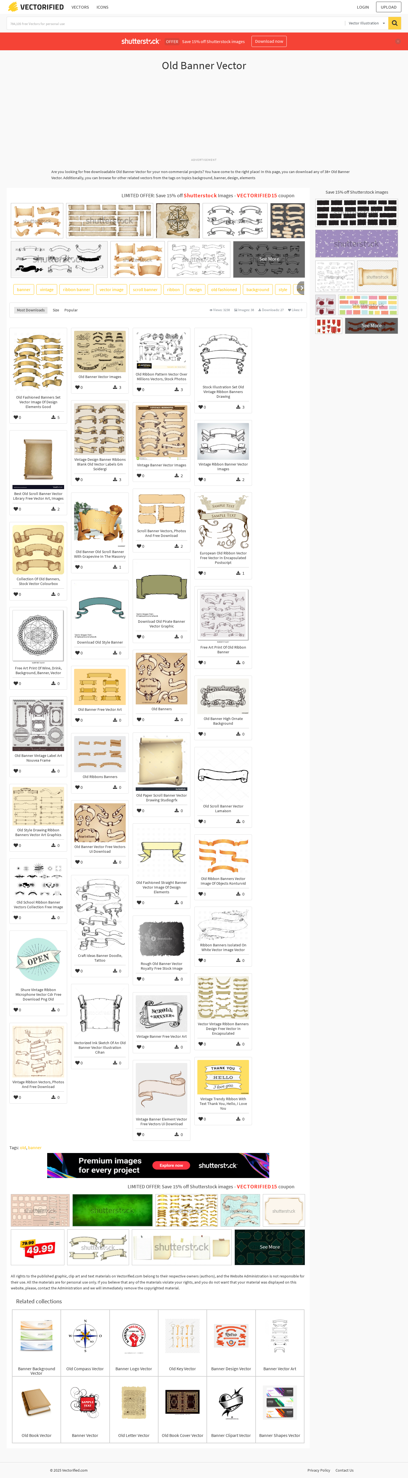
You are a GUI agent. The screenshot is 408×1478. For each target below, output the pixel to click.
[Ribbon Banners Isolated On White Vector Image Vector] (223, 925)
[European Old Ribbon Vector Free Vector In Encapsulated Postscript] (223, 522)
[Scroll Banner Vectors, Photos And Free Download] (161, 509)
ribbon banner (76, 289)
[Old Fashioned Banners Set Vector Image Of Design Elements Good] (38, 362)
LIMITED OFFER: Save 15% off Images (177, 195)
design (195, 289)
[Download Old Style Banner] (100, 610)
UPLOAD (389, 7)
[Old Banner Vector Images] (100, 351)
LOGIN (363, 7)
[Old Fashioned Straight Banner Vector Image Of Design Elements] (161, 852)
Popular (71, 309)
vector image (112, 289)
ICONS (103, 7)
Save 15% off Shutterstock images (357, 192)
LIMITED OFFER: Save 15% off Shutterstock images (180, 1187)
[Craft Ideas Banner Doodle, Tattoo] (100, 914)
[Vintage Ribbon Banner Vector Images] (223, 441)
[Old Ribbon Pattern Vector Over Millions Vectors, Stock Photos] (161, 350)
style (283, 289)
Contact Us (345, 1470)
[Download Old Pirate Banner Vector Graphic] (161, 589)
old (23, 1147)
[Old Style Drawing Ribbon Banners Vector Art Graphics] (38, 806)
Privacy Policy (319, 1470)
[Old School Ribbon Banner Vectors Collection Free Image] (38, 879)
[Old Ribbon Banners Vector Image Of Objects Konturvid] (223, 855)
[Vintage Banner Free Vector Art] (161, 1013)
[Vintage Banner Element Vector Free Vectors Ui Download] (161, 1089)
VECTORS (80, 7)
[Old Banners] (161, 678)
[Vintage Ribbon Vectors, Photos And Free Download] (38, 1051)
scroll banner (145, 289)
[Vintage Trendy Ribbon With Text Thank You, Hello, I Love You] (223, 1077)
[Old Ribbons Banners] (100, 754)
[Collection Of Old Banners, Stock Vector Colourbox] (38, 549)
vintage (47, 289)
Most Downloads (31, 309)
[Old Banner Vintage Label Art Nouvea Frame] (38, 725)
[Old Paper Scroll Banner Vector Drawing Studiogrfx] (161, 763)
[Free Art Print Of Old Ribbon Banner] (223, 616)
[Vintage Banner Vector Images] (161, 433)
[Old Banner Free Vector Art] (100, 687)
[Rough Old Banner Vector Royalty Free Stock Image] (161, 939)
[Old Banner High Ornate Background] (223, 696)
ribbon (173, 289)
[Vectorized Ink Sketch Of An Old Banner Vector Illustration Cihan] (100, 1012)
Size (56, 309)
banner (24, 289)
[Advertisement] (204, 117)
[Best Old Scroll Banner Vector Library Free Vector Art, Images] (38, 461)
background (257, 289)
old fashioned (224, 289)
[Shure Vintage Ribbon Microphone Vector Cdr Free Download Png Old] (38, 959)
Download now (269, 41)
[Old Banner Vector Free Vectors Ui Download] (100, 822)
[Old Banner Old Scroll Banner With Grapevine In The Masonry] (100, 521)
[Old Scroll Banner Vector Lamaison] (223, 776)
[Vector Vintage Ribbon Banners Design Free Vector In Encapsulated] (223, 997)
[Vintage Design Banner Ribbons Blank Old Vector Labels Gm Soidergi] (100, 429)
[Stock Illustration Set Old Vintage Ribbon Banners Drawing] (223, 356)
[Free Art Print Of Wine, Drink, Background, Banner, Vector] (38, 637)
